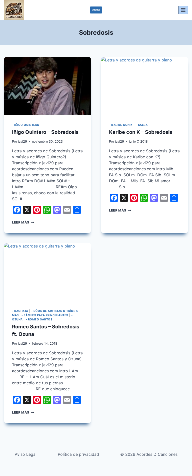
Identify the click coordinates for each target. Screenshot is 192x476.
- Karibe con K (121, 125)
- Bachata (20, 311)
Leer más (23, 222)
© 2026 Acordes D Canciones (149, 454)
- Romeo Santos (39, 319)
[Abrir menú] (183, 10)
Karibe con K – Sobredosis (140, 132)
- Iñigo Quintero (26, 125)
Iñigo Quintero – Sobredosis (45, 132)
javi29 (22, 141)
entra (96, 10)
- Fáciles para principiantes (45, 315)
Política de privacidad (78, 454)
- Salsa (142, 125)
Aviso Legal (25, 454)
